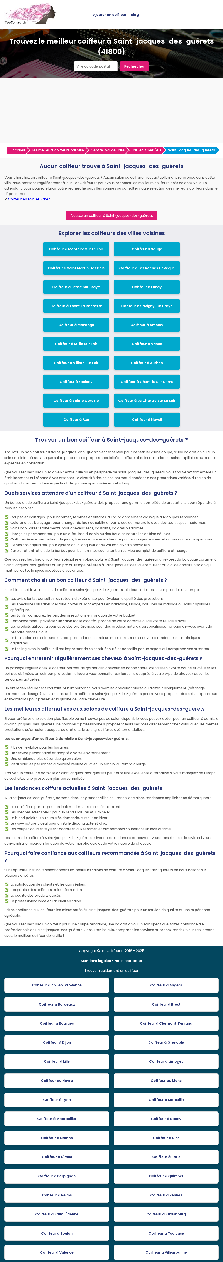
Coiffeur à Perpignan (57, 1176)
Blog (135, 14)
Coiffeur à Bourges (57, 1023)
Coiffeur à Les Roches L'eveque (147, 268)
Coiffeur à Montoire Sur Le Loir (76, 249)
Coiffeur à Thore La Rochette (76, 305)
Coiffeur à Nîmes (57, 1156)
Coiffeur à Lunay (147, 287)
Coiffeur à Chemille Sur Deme (147, 381)
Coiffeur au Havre (57, 1080)
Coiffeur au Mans (166, 1080)
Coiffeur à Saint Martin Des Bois (76, 268)
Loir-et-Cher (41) (146, 150)
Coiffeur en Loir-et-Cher (29, 199)
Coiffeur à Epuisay (76, 381)
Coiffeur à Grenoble (166, 1042)
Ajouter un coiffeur (110, 14)
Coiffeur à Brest (166, 1004)
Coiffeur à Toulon (57, 1233)
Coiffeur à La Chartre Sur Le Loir (147, 400)
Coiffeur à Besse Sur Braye (76, 287)
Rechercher (134, 66)
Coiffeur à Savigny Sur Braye (147, 305)
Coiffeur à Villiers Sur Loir (76, 362)
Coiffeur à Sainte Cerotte (76, 400)
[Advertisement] (111, 110)
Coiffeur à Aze (76, 419)
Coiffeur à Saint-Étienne (56, 1214)
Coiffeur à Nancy (166, 1118)
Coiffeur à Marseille (166, 1099)
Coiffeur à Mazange (76, 324)
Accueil (18, 150)
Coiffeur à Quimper (166, 1176)
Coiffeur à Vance (147, 343)
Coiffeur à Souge (147, 249)
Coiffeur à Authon (147, 362)
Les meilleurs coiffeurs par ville (58, 150)
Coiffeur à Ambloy (146, 324)
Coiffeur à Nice (166, 1137)
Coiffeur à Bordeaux (57, 1004)
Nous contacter (128, 960)
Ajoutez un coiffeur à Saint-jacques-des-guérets (111, 215)
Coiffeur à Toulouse (166, 1233)
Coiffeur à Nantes (57, 1137)
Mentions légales (96, 960)
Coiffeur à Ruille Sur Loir (76, 343)
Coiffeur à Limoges (166, 1061)
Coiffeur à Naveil (147, 419)
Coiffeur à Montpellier (56, 1118)
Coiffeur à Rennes (166, 1195)
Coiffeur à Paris (166, 1156)
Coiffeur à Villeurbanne (166, 1252)
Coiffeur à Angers (166, 985)
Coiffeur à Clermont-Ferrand (166, 1023)
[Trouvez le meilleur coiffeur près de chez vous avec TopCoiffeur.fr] (30, 22)
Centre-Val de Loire (108, 150)
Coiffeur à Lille (57, 1061)
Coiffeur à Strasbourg (166, 1214)
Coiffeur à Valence (57, 1252)
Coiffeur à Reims (57, 1195)
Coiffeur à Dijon (57, 1042)
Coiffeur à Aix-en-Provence (57, 985)
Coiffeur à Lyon (57, 1099)
